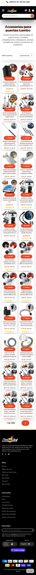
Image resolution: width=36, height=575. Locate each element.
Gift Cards (5, 475)
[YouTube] (9, 454)
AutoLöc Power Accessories (16, 569)
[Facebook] (3, 454)
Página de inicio (7, 469)
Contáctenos (6, 496)
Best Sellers (6, 478)
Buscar (4, 466)
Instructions (6, 502)
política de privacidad (8, 514)
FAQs (3, 499)
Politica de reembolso (9, 511)
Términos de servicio (8, 517)
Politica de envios (7, 508)
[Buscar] (32, 15)
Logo (12, 10)
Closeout (5, 481)
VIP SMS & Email (7, 505)
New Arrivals (6, 484)
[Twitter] (6, 454)
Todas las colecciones (9, 472)
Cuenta (29, 10)
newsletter (14, 534)
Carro (33, 10)
